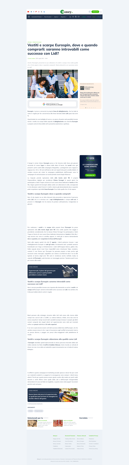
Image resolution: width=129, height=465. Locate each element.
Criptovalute (68, 446)
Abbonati (95, 11)
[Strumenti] (76, 17)
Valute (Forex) (80, 448)
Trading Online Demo (70, 438)
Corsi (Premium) (69, 441)
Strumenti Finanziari (70, 435)
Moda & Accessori (37, 42)
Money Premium (57, 441)
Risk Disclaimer (92, 441)
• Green (94, 16)
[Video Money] (78, 17)
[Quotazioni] (70, 17)
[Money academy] (73, 17)
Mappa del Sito (56, 438)
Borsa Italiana (80, 438)
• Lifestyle (99, 16)
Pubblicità (55, 446)
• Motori (84, 16)
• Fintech (89, 16)
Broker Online (68, 443)
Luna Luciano (32, 58)
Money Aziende (56, 443)
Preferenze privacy (93, 448)
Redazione (91, 438)
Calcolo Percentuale (70, 448)
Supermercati (39, 411)
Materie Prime (80, 446)
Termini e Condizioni (93, 443)
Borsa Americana (81, 443)
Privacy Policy (92, 446)
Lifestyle (30, 42)
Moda (31, 411)
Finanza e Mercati (81, 435)
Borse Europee (80, 441)
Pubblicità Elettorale (58, 448)
